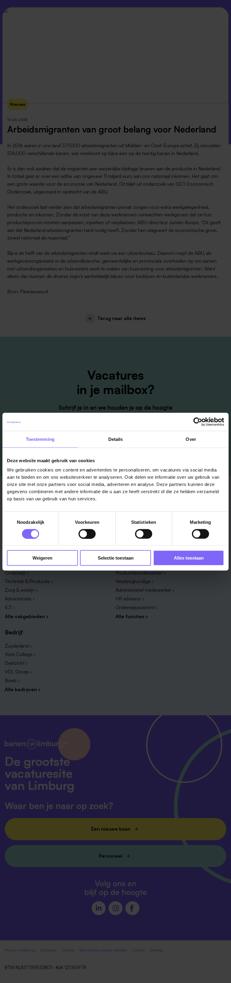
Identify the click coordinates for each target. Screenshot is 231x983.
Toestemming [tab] (40, 438)
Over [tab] (191, 438)
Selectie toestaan (116, 557)
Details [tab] (115, 438)
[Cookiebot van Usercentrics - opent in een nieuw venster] (197, 421)
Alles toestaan (189, 557)
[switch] (87, 534)
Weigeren (42, 557)
